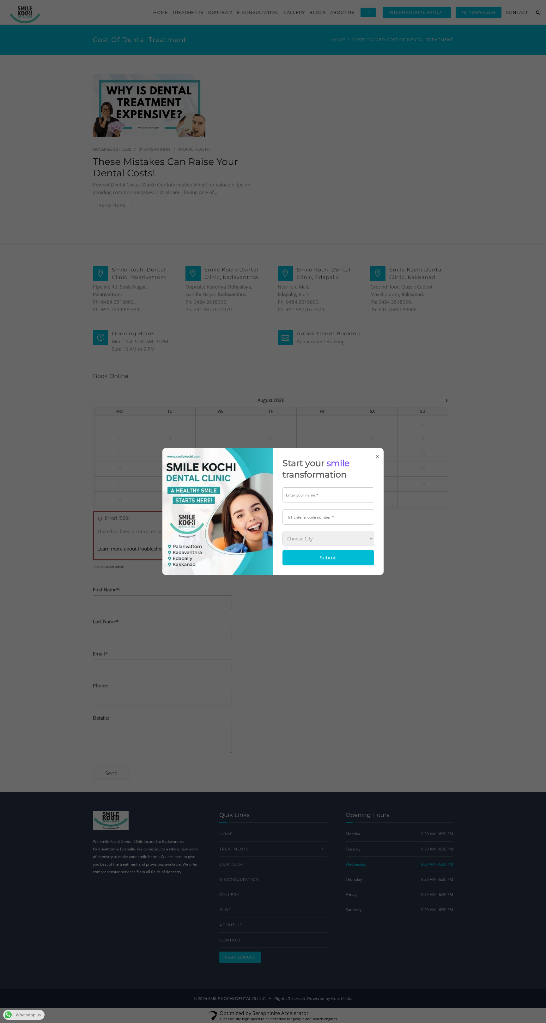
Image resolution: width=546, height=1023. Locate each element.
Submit (328, 558)
